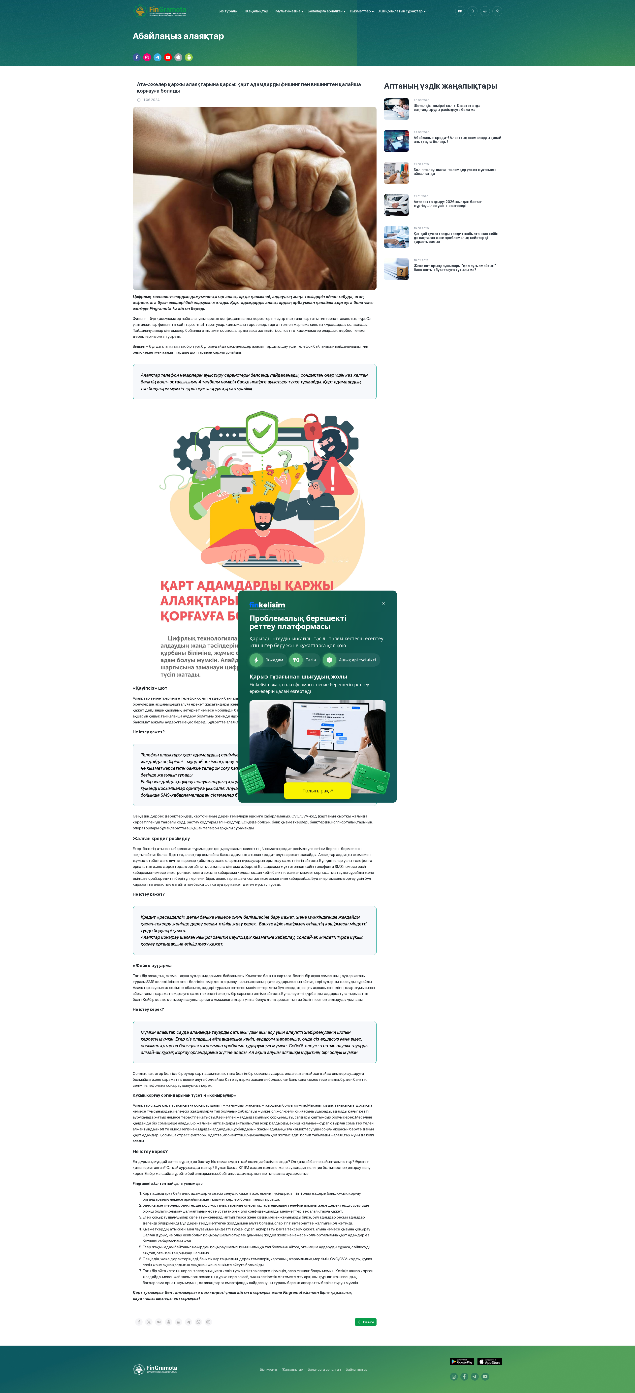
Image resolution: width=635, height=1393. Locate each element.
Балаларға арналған (324, 1369)
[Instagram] (208, 1322)
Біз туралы (228, 11)
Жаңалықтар (256, 11)
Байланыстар (356, 1369)
